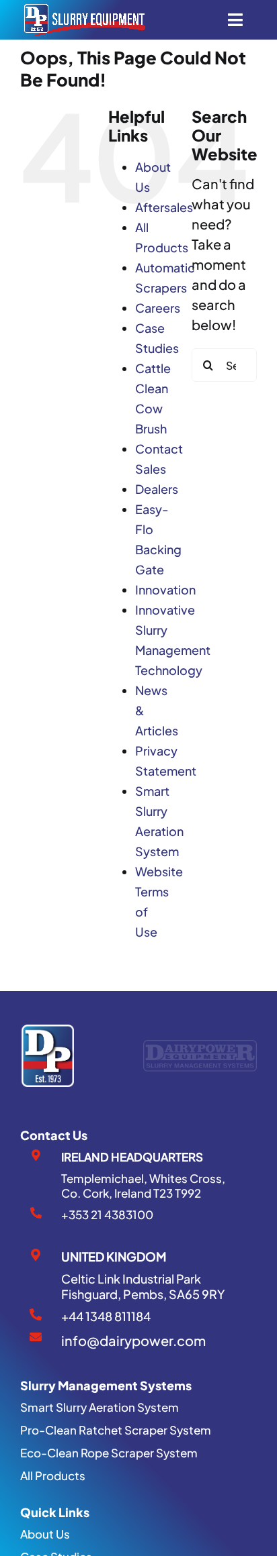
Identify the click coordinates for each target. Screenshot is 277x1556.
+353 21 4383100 (107, 1214)
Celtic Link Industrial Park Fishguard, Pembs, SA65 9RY (143, 1286)
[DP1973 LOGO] (47, 1031)
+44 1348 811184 (106, 1316)
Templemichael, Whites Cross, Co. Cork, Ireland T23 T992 (143, 1185)
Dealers (156, 489)
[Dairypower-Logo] (200, 1046)
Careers (157, 307)
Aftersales (164, 207)
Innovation (165, 589)
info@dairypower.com (133, 1340)
